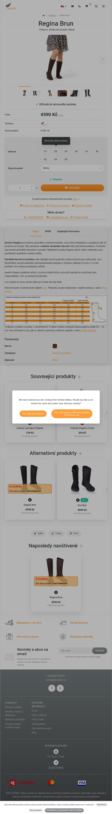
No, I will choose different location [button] (71, 413)
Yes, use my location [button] (33, 413)
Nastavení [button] (101, 804)
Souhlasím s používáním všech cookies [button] (64, 810)
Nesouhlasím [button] (36, 810)
